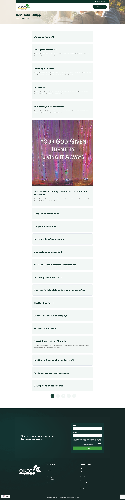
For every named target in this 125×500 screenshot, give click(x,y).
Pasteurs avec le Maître (45, 328)
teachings (72, 7)
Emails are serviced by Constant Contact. (91, 443)
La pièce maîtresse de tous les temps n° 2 (54, 360)
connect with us (82, 7)
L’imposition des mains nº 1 (47, 226)
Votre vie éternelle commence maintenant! (55, 264)
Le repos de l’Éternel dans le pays (50, 315)
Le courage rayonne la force (48, 277)
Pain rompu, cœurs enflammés (49, 106)
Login (98, 1)
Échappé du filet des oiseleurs (48, 385)
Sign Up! (87, 448)
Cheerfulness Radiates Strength (50, 341)
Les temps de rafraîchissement (49, 239)
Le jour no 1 (39, 87)
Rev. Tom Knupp (25, 18)
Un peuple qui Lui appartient (48, 252)
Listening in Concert (44, 68)
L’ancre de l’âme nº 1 (44, 36)
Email (74, 425)
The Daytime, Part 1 (44, 303)
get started (98, 7)
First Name (75, 432)
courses (64, 7)
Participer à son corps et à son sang (51, 373)
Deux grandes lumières (45, 49)
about (58, 7)
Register (103, 1)
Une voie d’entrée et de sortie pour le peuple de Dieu (59, 290)
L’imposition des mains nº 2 (47, 213)
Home (17, 18)
